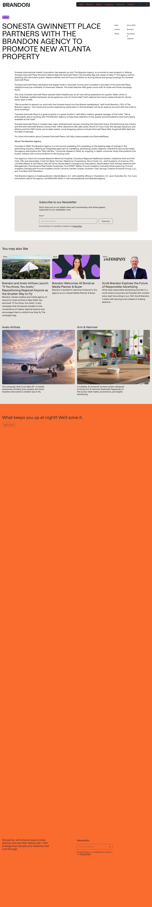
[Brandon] (16, 5)
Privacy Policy (77, 226)
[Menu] (147, 4)
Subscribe (106, 221)
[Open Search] (139, 4)
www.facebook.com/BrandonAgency (87, 178)
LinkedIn (130, 38)
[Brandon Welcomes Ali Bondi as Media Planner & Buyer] (76, 267)
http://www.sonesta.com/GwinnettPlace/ (89, 136)
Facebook (131, 34)
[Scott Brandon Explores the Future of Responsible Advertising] (126, 267)
